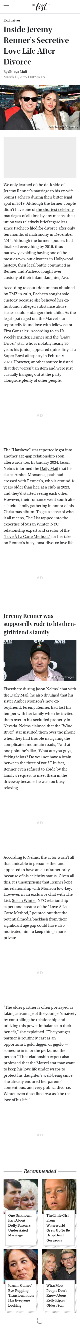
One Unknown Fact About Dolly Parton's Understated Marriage (20, 1225)
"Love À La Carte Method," (27, 536)
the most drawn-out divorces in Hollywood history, (38, 259)
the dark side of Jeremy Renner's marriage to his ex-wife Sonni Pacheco (39, 191)
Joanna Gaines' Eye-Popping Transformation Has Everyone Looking (21, 1295)
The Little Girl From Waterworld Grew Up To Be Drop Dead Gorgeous (58, 1227)
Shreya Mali (17, 72)
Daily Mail (49, 468)
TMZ (13, 294)
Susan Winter (36, 524)
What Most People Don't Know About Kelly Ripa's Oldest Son (56, 1295)
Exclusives (12, 20)
